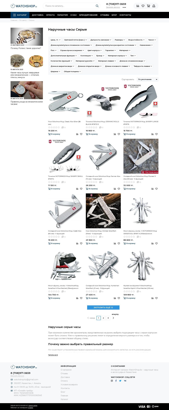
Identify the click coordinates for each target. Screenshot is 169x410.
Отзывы (104, 15)
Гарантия (62, 15)
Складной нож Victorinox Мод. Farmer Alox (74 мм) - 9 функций (103, 177)
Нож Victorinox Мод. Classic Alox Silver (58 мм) (64, 123)
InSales (30, 408)
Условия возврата (69, 384)
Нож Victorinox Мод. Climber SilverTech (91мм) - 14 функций (101, 232)
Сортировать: (128, 79)
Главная (64, 395)
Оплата (50, 15)
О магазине (66, 370)
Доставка (37, 15)
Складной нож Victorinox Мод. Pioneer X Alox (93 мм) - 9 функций (139, 177)
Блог (114, 15)
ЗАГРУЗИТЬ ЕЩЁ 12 (103, 307)
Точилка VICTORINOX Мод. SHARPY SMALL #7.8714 (65, 177)
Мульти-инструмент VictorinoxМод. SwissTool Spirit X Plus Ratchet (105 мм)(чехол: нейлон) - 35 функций (138, 287)
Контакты (125, 15)
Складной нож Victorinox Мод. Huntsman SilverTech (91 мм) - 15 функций (102, 287)
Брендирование (88, 15)
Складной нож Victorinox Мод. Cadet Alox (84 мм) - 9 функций (64, 232)
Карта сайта (33, 405)
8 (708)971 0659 (116, 4)
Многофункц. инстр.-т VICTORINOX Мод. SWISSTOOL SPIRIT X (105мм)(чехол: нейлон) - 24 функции (140, 232)
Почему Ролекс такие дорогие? (26, 48)
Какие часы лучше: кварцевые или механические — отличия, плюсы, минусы (25, 75)
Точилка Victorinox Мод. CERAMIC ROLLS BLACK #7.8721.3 (102, 123)
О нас (73, 15)
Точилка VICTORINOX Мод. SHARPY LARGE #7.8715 (140, 123)
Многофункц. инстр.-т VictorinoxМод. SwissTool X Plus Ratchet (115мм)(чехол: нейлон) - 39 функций (63, 287)
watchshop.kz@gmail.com (26, 379)
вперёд (115, 314)
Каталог (22, 15)
